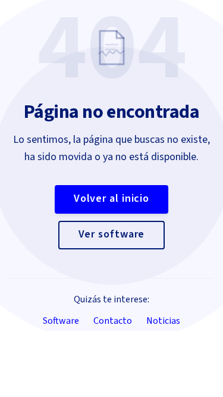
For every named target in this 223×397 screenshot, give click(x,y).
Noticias (163, 320)
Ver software (111, 234)
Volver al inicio (111, 198)
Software (61, 320)
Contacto (112, 320)
